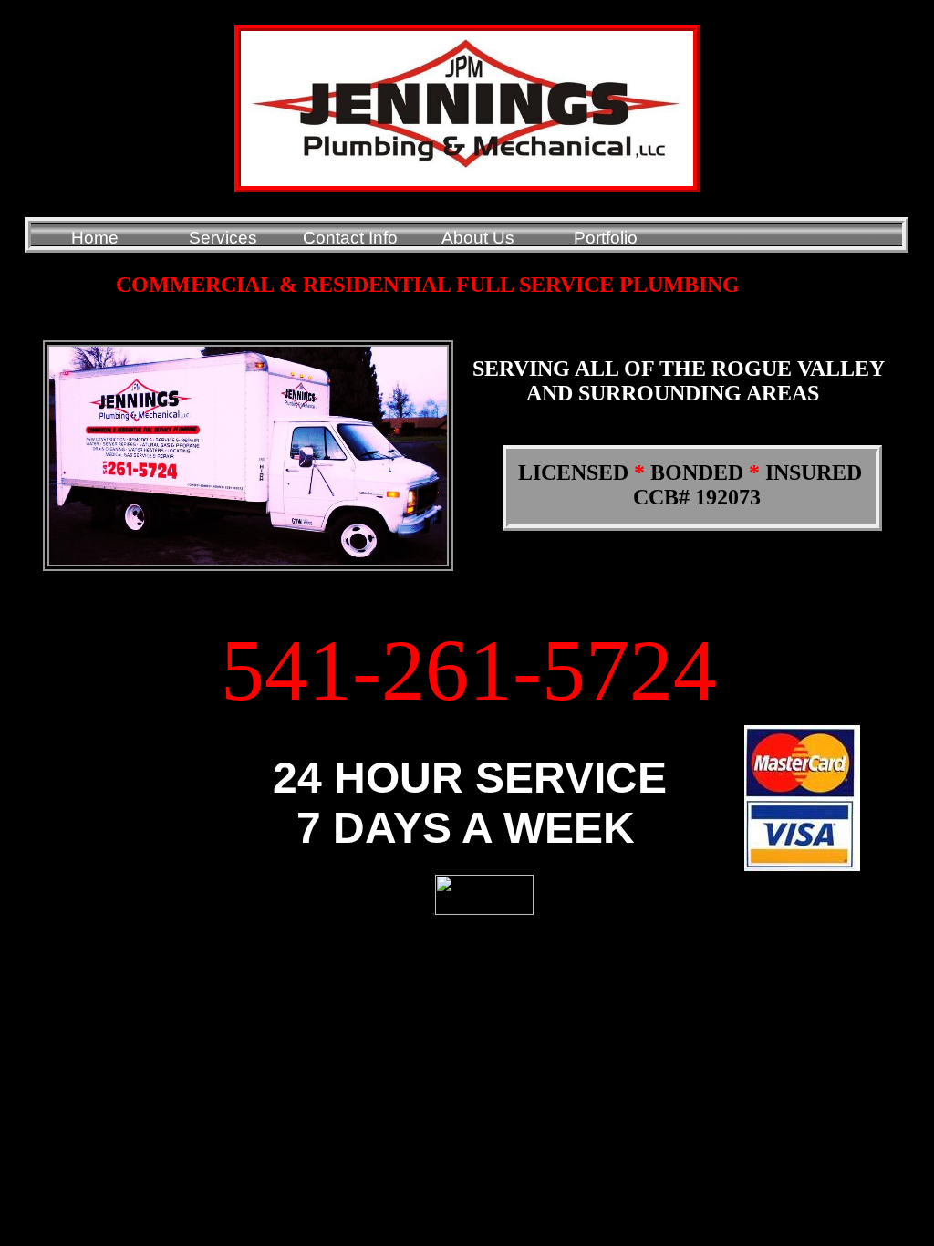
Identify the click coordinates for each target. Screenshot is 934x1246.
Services (223, 237)
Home (95, 237)
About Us (477, 237)
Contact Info (350, 237)
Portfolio (606, 237)
